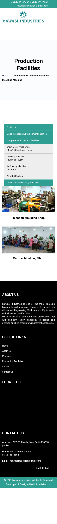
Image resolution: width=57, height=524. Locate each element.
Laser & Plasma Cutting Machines (23, 182)
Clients (5, 366)
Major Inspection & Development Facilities (27, 134)
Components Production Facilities (23, 140)
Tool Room (12, 127)
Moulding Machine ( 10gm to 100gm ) (15, 158)
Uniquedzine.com (42, 484)
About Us (7, 351)
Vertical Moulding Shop (28, 258)
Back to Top (43, 468)
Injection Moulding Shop (28, 218)
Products (7, 356)
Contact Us (7, 372)
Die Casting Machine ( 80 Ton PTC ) (16, 168)
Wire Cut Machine (15, 176)
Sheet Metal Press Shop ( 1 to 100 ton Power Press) (20, 148)
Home (5, 75)
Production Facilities (12, 361)
